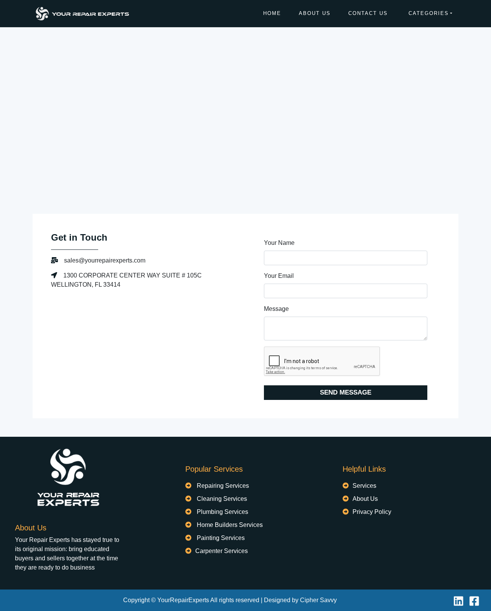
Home (272, 13)
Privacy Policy (372, 512)
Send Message (345, 392)
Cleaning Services (222, 498)
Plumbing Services (222, 512)
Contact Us (368, 13)
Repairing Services (223, 485)
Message (276, 309)
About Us (315, 13)
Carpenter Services (221, 551)
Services (364, 485)
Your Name (279, 242)
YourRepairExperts (183, 600)
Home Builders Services (230, 525)
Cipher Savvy (318, 600)
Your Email (279, 275)
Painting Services (221, 538)
